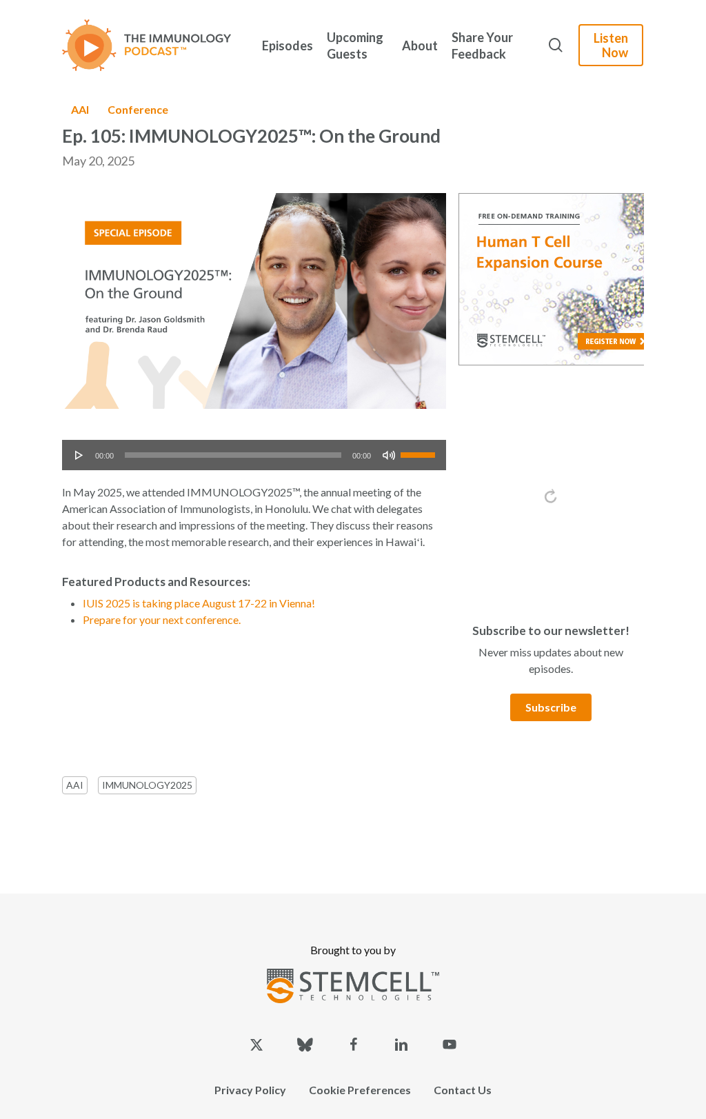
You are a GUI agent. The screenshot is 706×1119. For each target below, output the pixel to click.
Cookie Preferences (360, 1089)
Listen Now (611, 45)
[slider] (420, 450)
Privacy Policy (250, 1089)
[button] (551, 707)
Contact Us (463, 1089)
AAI (80, 109)
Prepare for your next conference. (162, 619)
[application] (254, 455)
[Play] (79, 455)
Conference (138, 109)
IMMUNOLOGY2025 (147, 785)
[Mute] (389, 455)
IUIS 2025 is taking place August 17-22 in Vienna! (199, 602)
